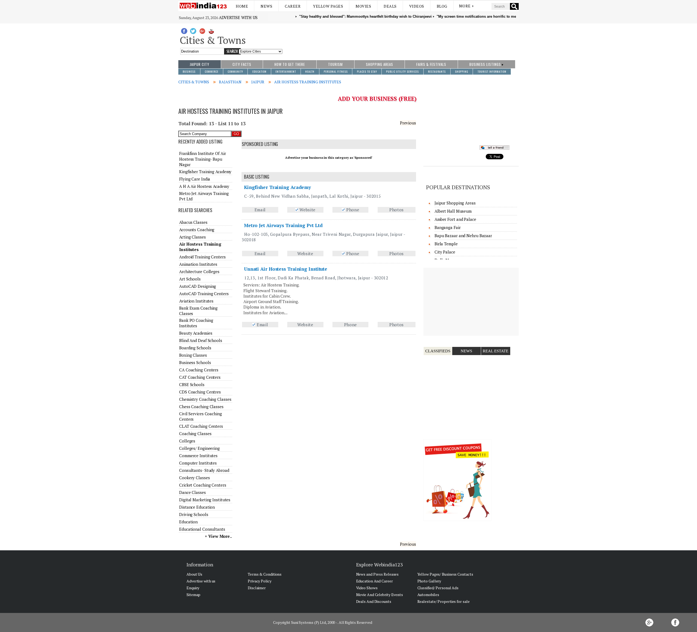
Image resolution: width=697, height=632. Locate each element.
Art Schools (190, 279)
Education (188, 521)
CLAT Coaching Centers (201, 426)
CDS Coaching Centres (200, 392)
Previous (408, 123)
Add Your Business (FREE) (377, 98)
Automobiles (428, 594)
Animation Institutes (198, 264)
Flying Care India (194, 179)
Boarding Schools (195, 347)
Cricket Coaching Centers (202, 485)
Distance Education (197, 507)
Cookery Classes (194, 477)
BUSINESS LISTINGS (485, 64)
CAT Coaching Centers (200, 377)
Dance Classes (192, 492)
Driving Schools (193, 514)
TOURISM (335, 64)
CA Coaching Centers (198, 370)
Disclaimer (257, 587)
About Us (194, 574)
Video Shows (367, 587)
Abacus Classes (193, 222)
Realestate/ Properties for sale (443, 601)
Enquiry (193, 587)
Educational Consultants (202, 529)
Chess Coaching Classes (201, 406)
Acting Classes (192, 237)
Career (293, 6)
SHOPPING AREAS (379, 64)
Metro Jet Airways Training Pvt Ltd (283, 225)
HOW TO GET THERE (289, 64)
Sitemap (193, 594)
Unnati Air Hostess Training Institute (285, 269)
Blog (442, 6)
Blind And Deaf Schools (200, 340)
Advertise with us (238, 17)
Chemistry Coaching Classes (205, 399)
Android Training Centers (202, 256)
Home (242, 6)
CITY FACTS (242, 64)
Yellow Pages (328, 6)
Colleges (187, 441)
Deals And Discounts (373, 601)
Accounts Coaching (196, 229)
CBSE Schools (191, 384)
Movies (363, 6)
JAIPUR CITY (199, 64)
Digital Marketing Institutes (204, 499)
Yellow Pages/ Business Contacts (445, 574)
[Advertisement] (400, 39)
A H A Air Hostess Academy (204, 186)
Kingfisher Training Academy (277, 187)
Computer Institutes (198, 463)
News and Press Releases (377, 574)
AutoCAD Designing (197, 286)
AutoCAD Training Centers (204, 293)
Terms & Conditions (265, 574)
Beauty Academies (195, 333)
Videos (416, 6)
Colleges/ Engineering (199, 448)
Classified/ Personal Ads (438, 587)
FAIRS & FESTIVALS (431, 64)
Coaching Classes (195, 433)
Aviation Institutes (196, 301)
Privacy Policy (259, 581)
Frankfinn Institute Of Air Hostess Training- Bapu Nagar (202, 159)
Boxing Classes (193, 355)
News (266, 6)
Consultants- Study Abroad (204, 470)
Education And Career (374, 581)
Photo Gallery (429, 581)
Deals (390, 6)
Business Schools (195, 362)
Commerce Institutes (198, 455)
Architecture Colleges (199, 271)
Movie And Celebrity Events (379, 594)
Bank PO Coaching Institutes (196, 322)
